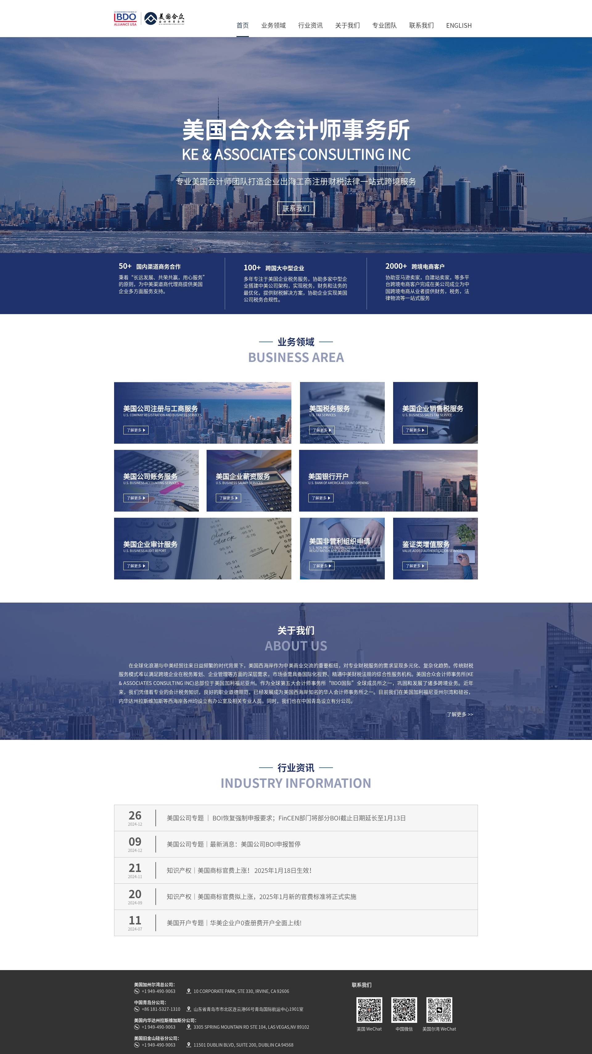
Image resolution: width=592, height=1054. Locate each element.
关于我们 (347, 25)
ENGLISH (459, 25)
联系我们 (421, 25)
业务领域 (273, 25)
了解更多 (134, 430)
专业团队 (384, 25)
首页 (242, 25)
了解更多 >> (460, 714)
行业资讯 (310, 25)
